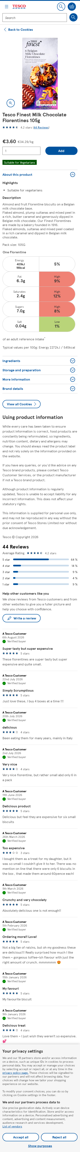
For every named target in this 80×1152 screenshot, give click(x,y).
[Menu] (6, 6)
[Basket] (72, 6)
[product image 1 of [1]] (40, 73)
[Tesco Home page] (19, 7)
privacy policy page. (15, 1073)
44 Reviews (41, 127)
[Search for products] (73, 17)
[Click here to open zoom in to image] (11, 103)
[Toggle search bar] (61, 6)
